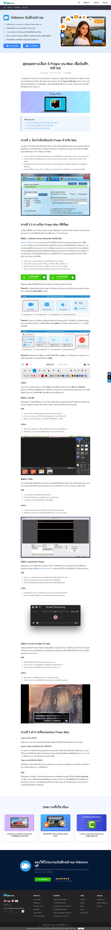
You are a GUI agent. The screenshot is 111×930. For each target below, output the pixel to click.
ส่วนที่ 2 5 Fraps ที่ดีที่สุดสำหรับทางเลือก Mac (39, 125)
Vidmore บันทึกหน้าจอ (27, 17)
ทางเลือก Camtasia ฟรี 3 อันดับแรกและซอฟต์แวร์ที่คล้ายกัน (92, 835)
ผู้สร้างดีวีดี (36, 909)
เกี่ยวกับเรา (83, 899)
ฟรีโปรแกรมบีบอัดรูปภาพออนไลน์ (62, 912)
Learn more (72, 928)
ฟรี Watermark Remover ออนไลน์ (62, 906)
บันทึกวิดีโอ (17, 7)
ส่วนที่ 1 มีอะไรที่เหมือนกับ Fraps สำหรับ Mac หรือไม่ (42, 122)
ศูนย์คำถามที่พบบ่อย (102, 903)
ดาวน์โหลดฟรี (13, 46)
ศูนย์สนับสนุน (100, 899)
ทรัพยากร (96, 2)
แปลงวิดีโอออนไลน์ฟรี (59, 903)
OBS (23, 483)
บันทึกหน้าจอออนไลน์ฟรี (59, 899)
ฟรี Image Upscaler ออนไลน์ (61, 916)
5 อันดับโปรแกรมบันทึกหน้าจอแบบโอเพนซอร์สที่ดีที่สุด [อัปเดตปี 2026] (19, 835)
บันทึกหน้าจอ (36, 903)
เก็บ (79, 2)
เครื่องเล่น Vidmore (38, 906)
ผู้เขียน (82, 906)
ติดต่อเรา (82, 903)
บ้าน (4, 7)
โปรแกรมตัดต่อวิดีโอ (38, 916)
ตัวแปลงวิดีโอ (37, 899)
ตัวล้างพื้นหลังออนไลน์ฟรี (60, 909)
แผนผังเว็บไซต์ (84, 912)
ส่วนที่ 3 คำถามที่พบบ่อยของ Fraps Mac (38, 128)
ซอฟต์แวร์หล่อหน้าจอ (46, 568)
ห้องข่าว (82, 909)
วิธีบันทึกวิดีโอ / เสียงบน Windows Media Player (55, 835)
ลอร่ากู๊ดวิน (45, 73)
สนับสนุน (105, 2)
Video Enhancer (37, 912)
